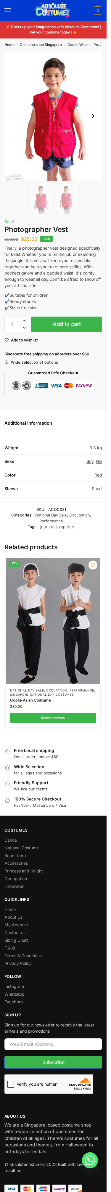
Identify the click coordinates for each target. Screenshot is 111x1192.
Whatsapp (14, 994)
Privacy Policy (18, 963)
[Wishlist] (93, 565)
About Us (13, 917)
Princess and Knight (23, 870)
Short (97, 488)
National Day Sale (51, 515)
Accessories (16, 863)
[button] (97, 10)
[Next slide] (93, 116)
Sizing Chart (16, 940)
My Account (16, 924)
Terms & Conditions (23, 955)
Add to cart (67, 324)
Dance (10, 840)
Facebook (14, 1001)
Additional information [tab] (28, 423)
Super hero (15, 855)
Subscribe (53, 1062)
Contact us (14, 932)
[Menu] (13, 10)
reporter (66, 526)
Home (9, 44)
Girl (99, 461)
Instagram (14, 986)
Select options (53, 717)
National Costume (21, 847)
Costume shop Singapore (41, 44)
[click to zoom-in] (53, 116)
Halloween (14, 886)
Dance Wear (77, 44)
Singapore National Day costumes (42, 694)
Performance (51, 521)
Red (98, 474)
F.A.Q (9, 947)
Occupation (79, 515)
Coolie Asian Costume (30, 700)
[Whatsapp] (90, 1160)
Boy (90, 461)
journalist (48, 526)
